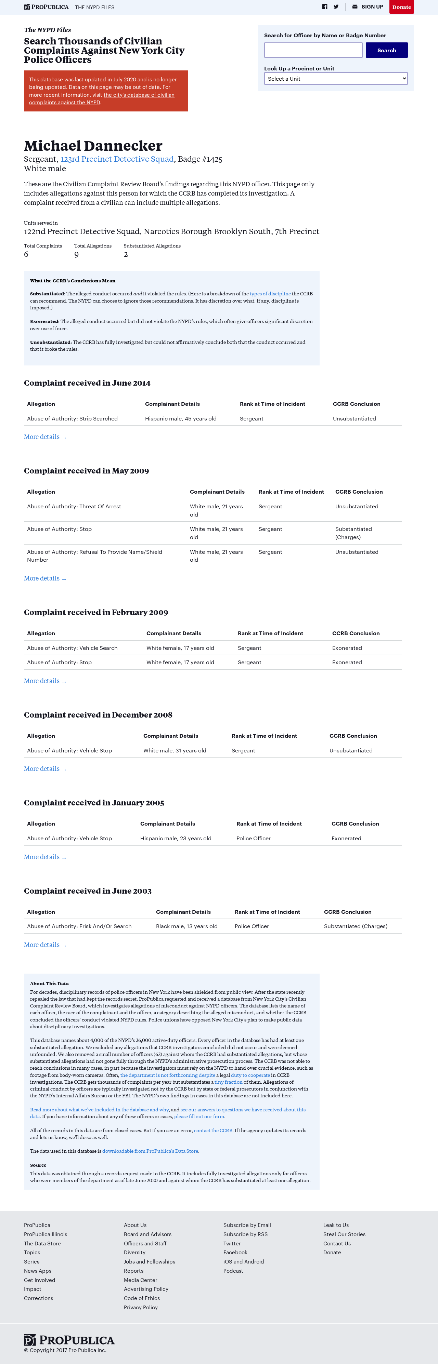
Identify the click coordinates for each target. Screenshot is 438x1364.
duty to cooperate (250, 1074)
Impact (32, 1288)
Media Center (140, 1279)
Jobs (129, 1261)
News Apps (37, 1270)
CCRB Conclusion (357, 403)
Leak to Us (336, 1224)
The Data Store (42, 1243)
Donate (401, 7)
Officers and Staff (145, 1243)
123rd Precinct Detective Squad (117, 158)
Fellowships (161, 1261)
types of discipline (270, 293)
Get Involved (39, 1279)
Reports (133, 1270)
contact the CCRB (213, 1130)
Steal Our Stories (344, 1234)
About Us (135, 1224)
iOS (227, 1261)
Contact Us (337, 1243)
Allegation (41, 403)
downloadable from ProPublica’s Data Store (150, 1150)
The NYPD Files (95, 7)
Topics (32, 1252)
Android (254, 1261)
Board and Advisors (147, 1234)
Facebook (235, 1252)
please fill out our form (199, 1116)
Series (31, 1261)
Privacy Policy (141, 1307)
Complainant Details (172, 403)
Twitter (232, 1243)
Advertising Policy (146, 1288)
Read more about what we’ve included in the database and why (99, 1109)
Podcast (233, 1270)
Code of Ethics (142, 1297)
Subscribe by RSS (245, 1234)
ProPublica (37, 1224)
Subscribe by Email (247, 1224)
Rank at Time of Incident (272, 403)
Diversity (134, 1252)
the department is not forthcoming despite (167, 1074)
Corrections (38, 1297)
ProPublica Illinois (45, 1234)
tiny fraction (229, 1081)
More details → (45, 436)
